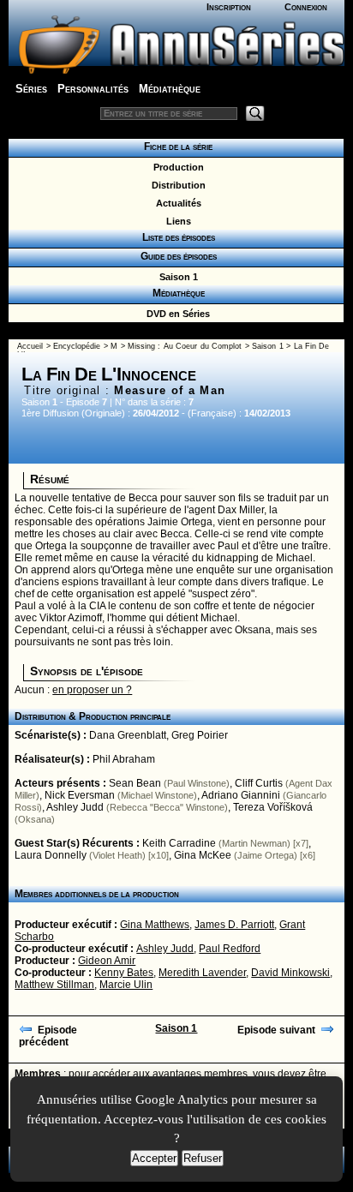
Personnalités (93, 88)
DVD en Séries (175, 313)
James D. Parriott (234, 925)
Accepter (154, 1158)
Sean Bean (135, 783)
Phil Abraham (124, 759)
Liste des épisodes (176, 237)
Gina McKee (202, 855)
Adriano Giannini (240, 795)
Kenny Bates (123, 973)
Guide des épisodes (176, 256)
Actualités (176, 203)
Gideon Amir (106, 961)
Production (176, 167)
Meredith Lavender (202, 973)
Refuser (202, 1158)
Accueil (30, 346)
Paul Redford (229, 949)
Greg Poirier (199, 735)
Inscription (228, 7)
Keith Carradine (179, 843)
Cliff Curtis (259, 783)
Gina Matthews (154, 925)
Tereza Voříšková (273, 807)
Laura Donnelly (51, 855)
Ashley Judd (75, 807)
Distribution (176, 185)
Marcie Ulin (126, 985)
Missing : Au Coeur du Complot (185, 346)
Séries (31, 88)
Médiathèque (169, 88)
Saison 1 (176, 277)
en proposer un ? (92, 690)
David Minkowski (290, 973)
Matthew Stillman (54, 985)
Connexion (305, 7)
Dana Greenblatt (127, 735)
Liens (176, 221)
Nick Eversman (80, 795)
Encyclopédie (76, 346)
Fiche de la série (175, 147)
